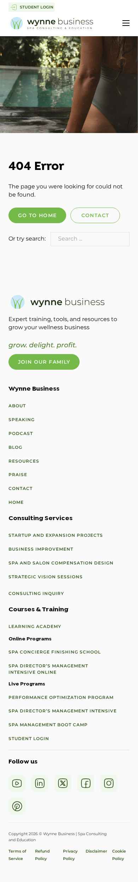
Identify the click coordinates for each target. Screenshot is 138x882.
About (17, 405)
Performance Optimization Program (61, 697)
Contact (95, 215)
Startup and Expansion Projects (55, 535)
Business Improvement (40, 549)
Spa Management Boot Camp (48, 724)
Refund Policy (44, 855)
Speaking (21, 419)
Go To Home (37, 215)
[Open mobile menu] (126, 23)
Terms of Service (17, 855)
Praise (17, 474)
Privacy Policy (70, 855)
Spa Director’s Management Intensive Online (48, 669)
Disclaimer (96, 851)
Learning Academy (34, 626)
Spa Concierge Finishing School (54, 652)
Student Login (28, 738)
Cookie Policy (119, 855)
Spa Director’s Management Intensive (62, 710)
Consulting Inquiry (36, 593)
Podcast (20, 433)
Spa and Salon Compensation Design (61, 563)
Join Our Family (44, 362)
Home (16, 502)
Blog (15, 447)
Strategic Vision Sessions (45, 576)
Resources (23, 461)
